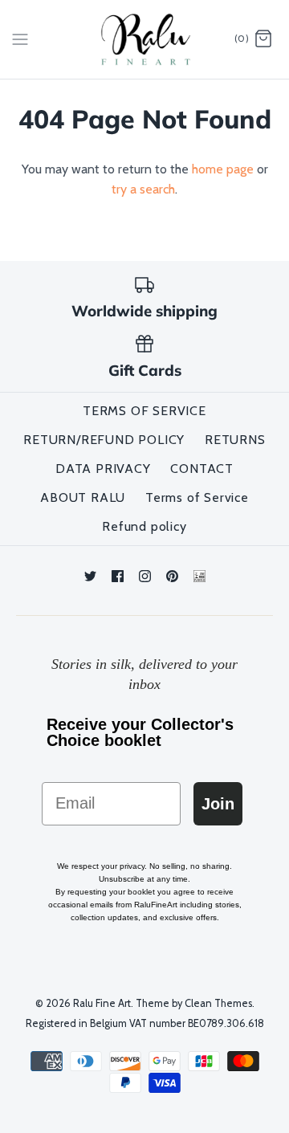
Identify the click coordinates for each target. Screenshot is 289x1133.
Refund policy (144, 526)
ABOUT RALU (82, 497)
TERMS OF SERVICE (144, 410)
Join (217, 804)
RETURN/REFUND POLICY (104, 439)
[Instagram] (145, 576)
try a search (143, 189)
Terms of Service (197, 497)
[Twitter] (90, 576)
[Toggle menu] (20, 38)
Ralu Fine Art (102, 1003)
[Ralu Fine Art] (145, 39)
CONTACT (202, 468)
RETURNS (235, 439)
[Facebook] (118, 576)
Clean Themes (218, 1003)
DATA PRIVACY (103, 468)
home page (223, 169)
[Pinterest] (172, 576)
